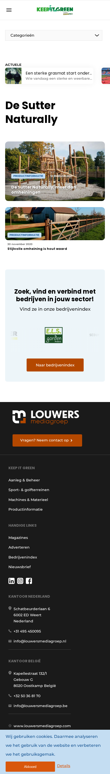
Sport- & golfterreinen (28, 490)
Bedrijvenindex (22, 557)
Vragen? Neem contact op (44, 440)
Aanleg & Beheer (24, 480)
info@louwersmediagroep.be (41, 706)
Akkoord (30, 767)
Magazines (18, 537)
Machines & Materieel (28, 499)
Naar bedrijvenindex (55, 365)
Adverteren (19, 547)
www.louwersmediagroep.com (42, 726)
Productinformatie (25, 509)
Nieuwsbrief (19, 567)
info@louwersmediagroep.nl (40, 641)
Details (63, 765)
